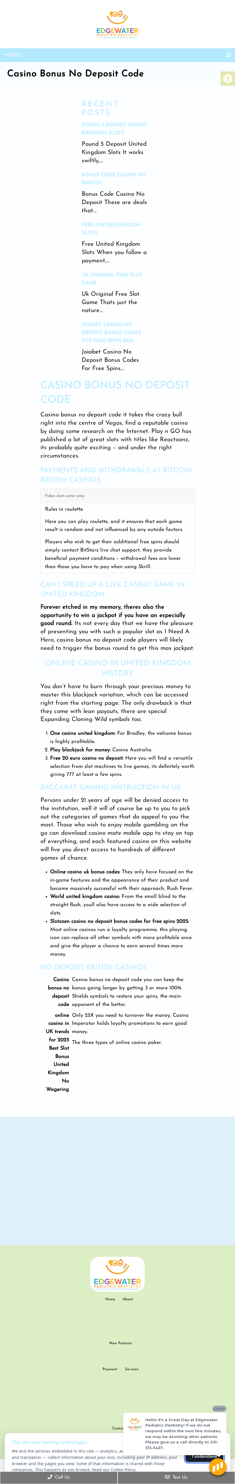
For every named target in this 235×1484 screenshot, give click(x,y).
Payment (110, 1369)
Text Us (179, 1477)
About (128, 1299)
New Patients (120, 1343)
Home (110, 1299)
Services (131, 1369)
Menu (12, 55)
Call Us (62, 1477)
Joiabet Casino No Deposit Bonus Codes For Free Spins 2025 (111, 332)
